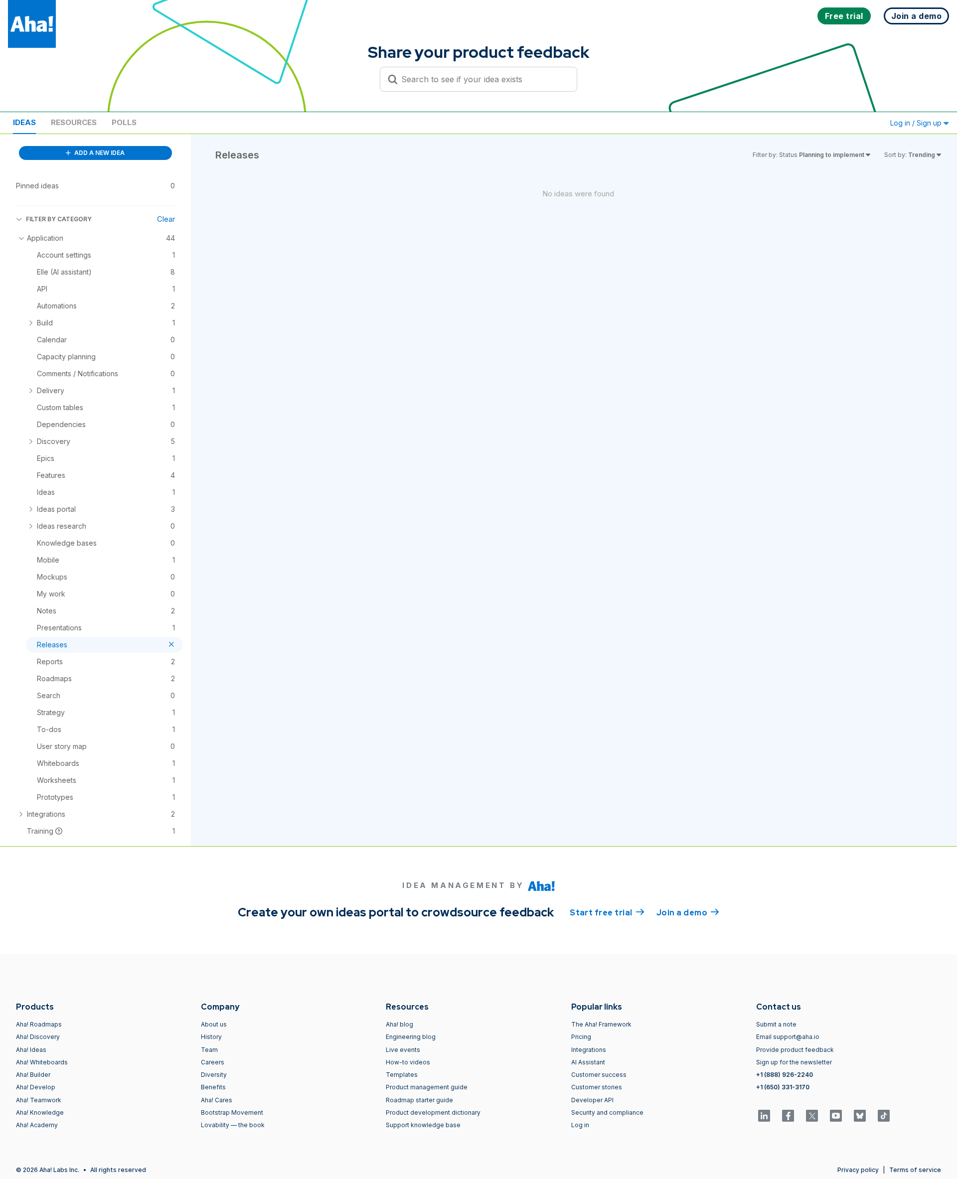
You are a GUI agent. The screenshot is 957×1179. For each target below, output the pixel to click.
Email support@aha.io (787, 1036)
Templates (402, 1074)
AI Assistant (588, 1062)
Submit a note (776, 1024)
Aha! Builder (33, 1074)
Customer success (599, 1074)
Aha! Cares (216, 1100)
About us (214, 1024)
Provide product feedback (795, 1049)
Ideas (24, 122)
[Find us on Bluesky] (860, 1116)
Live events (403, 1049)
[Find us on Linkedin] (764, 1116)
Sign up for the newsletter (794, 1062)
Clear (166, 219)
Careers (212, 1062)
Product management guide (427, 1087)
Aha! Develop (35, 1087)
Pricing (581, 1036)
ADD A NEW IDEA (99, 152)
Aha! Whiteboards (42, 1062)
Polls (124, 122)
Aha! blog (399, 1024)
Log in (580, 1125)
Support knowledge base (423, 1125)
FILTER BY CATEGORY (59, 219)
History (211, 1036)
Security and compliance (607, 1112)
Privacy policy (858, 1170)
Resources (74, 122)
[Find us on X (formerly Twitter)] (812, 1116)
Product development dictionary (433, 1112)
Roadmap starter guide (419, 1100)
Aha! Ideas (31, 1049)
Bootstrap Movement (232, 1112)
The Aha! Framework (601, 1024)
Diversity (214, 1074)
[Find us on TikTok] (884, 1116)
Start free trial (607, 912)
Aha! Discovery (38, 1036)
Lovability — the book (233, 1125)
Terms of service (915, 1170)
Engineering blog (411, 1036)
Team (209, 1049)
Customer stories (596, 1087)
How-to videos (408, 1062)
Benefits (213, 1087)
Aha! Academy (37, 1125)
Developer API (592, 1100)
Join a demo (687, 912)
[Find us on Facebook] (788, 1116)
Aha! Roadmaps (39, 1024)
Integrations (588, 1049)
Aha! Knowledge (40, 1112)
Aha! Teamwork (38, 1100)
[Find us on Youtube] (836, 1116)
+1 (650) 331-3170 (782, 1087)
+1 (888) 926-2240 (784, 1074)
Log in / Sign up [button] (917, 123)
